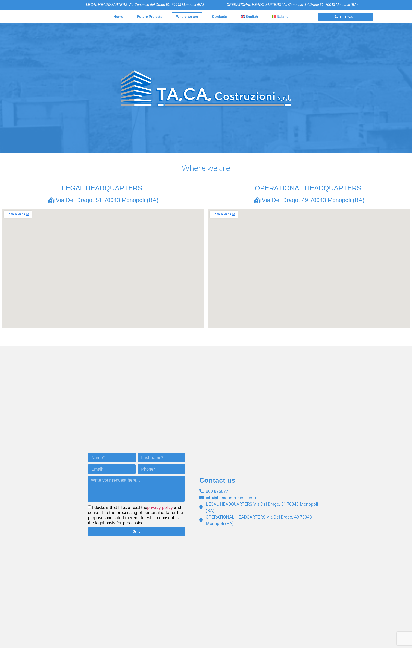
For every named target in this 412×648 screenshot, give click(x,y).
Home (118, 16)
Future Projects (149, 16)
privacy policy (160, 507)
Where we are (187, 16)
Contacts (219, 16)
